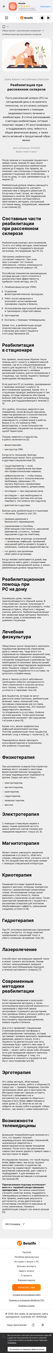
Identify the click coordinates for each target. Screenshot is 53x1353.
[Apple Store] (33, 1325)
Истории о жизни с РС (26, 1261)
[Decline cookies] (50, 1334)
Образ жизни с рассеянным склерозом (21, 30)
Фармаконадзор (26, 1280)
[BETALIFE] (26, 1243)
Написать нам (26, 1287)
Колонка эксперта (26, 1266)
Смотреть (45, 6)
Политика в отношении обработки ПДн (26, 1300)
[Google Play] (43, 1325)
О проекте (26, 1275)
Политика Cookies (26, 1306)
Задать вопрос (27, 1270)
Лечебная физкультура (26, 1257)
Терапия (26, 1252)
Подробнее (11, 1343)
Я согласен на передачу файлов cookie (27, 1349)
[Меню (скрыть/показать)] (6, 18)
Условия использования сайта (26, 1295)
